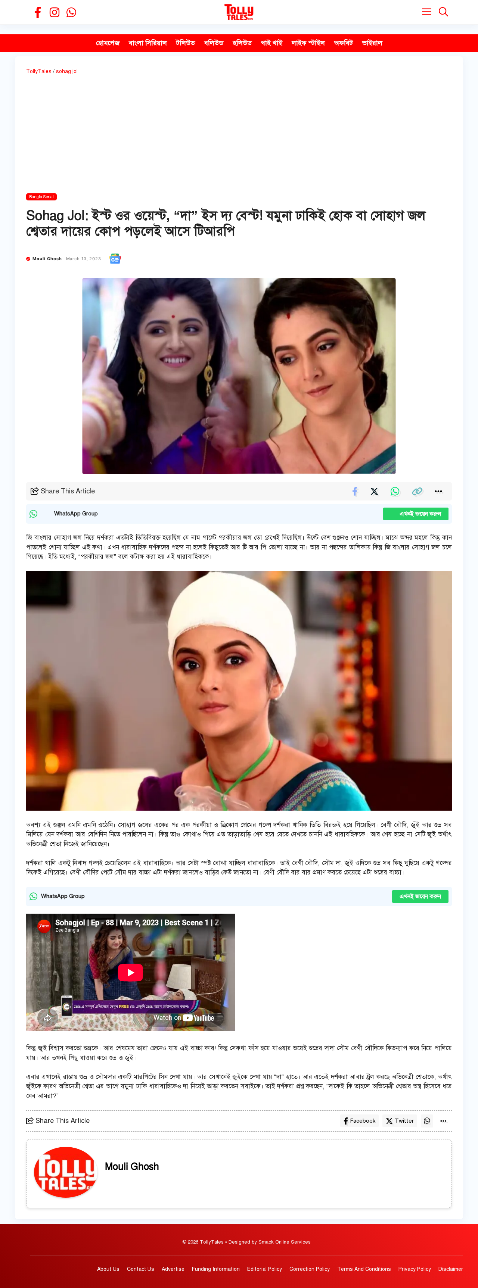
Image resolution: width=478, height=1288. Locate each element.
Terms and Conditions (364, 1269)
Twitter (404, 1120)
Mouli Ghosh (47, 258)
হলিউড (242, 43)
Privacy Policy (414, 1269)
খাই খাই (271, 43)
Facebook (362, 1120)
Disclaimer (450, 1269)
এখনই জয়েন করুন (416, 514)
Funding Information (216, 1269)
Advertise (173, 1269)
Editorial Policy (264, 1269)
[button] (443, 12)
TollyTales (39, 71)
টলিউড (185, 43)
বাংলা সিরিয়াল (148, 43)
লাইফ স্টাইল (308, 43)
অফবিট (343, 43)
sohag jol (67, 71)
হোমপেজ (108, 43)
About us (108, 1269)
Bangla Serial (41, 196)
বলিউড (213, 43)
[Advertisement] (239, 135)
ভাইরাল (372, 43)
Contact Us (140, 1269)
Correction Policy (309, 1269)
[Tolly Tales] (239, 12)
